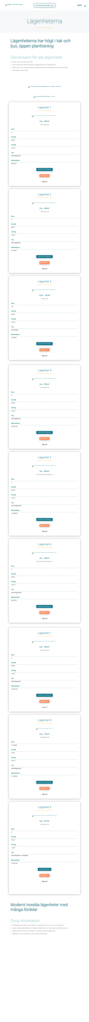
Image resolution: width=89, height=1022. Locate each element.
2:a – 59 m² (44, 384)
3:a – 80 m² (44, 471)
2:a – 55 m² (44, 558)
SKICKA (70, 1005)
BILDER (43, 175)
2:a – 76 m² (44, 734)
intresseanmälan (44, 5)
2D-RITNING (44, 869)
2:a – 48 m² (44, 208)
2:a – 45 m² (44, 121)
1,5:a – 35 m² (44, 295)
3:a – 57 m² (44, 821)
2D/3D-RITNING (44, 169)
